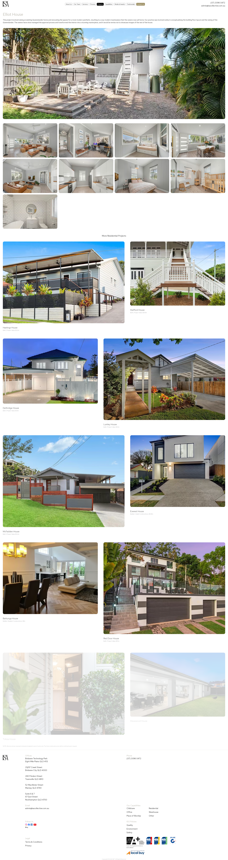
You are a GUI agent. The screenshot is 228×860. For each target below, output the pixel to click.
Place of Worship (134, 815)
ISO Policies (132, 821)
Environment (132, 828)
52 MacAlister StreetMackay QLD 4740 (34, 786)
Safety (129, 832)
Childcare (131, 808)
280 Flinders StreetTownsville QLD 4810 (34, 777)
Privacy (28, 845)
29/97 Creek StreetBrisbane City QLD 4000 (36, 769)
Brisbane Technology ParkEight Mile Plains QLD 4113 (36, 760)
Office (129, 812)
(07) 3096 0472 (217, 2)
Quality (130, 825)
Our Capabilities (133, 805)
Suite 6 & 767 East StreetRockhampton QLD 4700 (36, 796)
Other (151, 815)
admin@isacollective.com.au (213, 5)
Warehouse (153, 812)
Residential (153, 808)
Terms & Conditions (33, 842)
